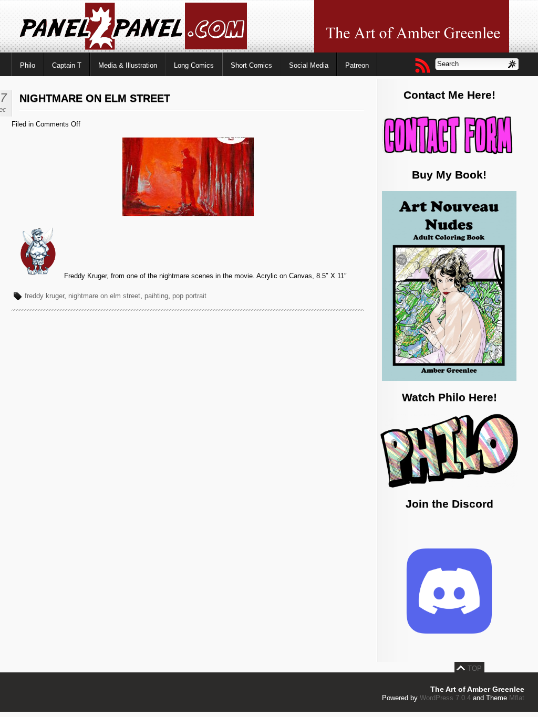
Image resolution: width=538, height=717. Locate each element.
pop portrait (189, 296)
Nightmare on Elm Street (94, 98)
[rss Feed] (422, 65)
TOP (475, 668)
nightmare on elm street (104, 296)
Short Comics (251, 65)
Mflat (516, 698)
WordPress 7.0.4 (445, 698)
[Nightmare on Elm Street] (188, 214)
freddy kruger (44, 296)
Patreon (357, 65)
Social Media (308, 65)
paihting (156, 296)
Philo (27, 65)
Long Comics (194, 65)
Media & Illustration (127, 65)
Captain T (66, 65)
